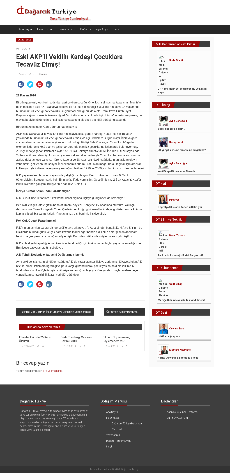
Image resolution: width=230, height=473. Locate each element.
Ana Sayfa (25, 29)
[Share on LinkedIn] (49, 86)
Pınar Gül (174, 199)
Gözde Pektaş (24, 40)
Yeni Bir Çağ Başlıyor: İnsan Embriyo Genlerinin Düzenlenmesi (56, 311)
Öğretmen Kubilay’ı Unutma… (122, 311)
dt (38, 346)
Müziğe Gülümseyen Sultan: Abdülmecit (181, 300)
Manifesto (117, 429)
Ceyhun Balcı (177, 328)
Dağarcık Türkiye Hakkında (127, 423)
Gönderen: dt (25, 74)
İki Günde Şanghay (169, 336)
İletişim (118, 29)
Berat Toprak (177, 235)
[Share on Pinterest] (39, 86)
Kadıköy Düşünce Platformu (182, 412)
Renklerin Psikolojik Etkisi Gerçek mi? (180, 255)
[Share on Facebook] (21, 86)
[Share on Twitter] (30, 86)
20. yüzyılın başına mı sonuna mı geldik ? (182, 150)
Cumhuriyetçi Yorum (178, 417)
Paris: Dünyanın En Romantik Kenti (178, 357)
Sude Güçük (176, 60)
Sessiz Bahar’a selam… (171, 128)
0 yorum (43, 74)
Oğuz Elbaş (175, 283)
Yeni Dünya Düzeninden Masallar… (178, 171)
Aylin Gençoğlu (178, 120)
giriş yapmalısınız (52, 370)
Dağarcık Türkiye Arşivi (94, 29)
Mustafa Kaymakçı (180, 349)
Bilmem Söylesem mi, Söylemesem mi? (116, 339)
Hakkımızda (44, 29)
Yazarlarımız (67, 29)
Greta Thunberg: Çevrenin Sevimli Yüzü (76, 339)
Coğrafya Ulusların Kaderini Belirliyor (180, 207)
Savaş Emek (176, 142)
